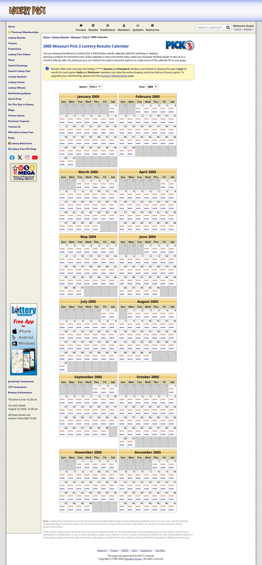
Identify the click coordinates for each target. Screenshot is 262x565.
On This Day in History (21, 104)
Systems (137, 30)
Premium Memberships (25, 32)
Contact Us (14, 126)
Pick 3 (86, 37)
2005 (150, 86)
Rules (11, 137)
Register (248, 29)
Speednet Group (133, 558)
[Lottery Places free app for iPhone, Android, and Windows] (23, 374)
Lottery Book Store (21, 143)
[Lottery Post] (27, 10)
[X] (20, 157)
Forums (81, 30)
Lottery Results (17, 37)
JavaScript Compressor (21, 381)
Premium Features (19, 121)
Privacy (114, 550)
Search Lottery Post (19, 71)
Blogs (11, 110)
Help (134, 550)
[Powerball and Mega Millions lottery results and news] (23, 181)
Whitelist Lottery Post (20, 132)
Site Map (160, 550)
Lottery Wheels (17, 87)
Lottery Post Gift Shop (23, 149)
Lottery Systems (17, 76)
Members (124, 30)
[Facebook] (12, 157)
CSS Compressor (17, 387)
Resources (152, 30)
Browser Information (20, 392)
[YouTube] (35, 157)
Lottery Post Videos (19, 54)
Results (93, 30)
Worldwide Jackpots (19, 93)
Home (11, 26)
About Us (102, 550)
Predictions (107, 30)
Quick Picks (14, 98)
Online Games (16, 115)
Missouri (76, 37)
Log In (238, 29)
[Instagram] (27, 157)
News (11, 60)
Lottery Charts (16, 82)
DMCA (125, 550)
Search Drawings (17, 65)
